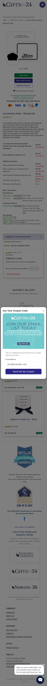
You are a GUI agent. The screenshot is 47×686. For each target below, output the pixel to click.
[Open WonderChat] (40, 680)
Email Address (10, 359)
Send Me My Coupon (23, 371)
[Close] (43, 310)
